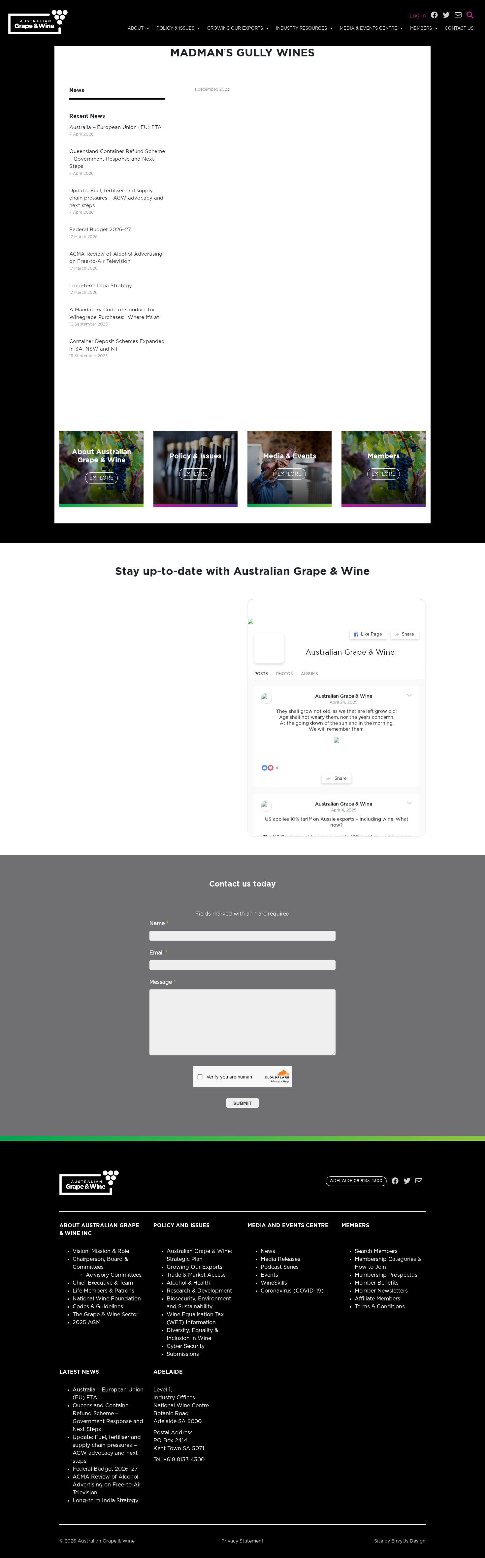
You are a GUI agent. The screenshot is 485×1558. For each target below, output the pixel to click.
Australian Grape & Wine (350, 652)
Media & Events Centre (368, 28)
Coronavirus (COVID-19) (292, 1290)
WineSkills (274, 1283)
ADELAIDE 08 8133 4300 (356, 1181)
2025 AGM (87, 1322)
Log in (417, 15)
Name (159, 923)
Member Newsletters (381, 1290)
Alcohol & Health (188, 1283)
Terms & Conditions (380, 1306)
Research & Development (199, 1290)
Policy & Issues (175, 28)
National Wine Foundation (107, 1298)
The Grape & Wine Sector (105, 1314)
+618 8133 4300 (184, 1459)
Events (269, 1275)
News (268, 1251)
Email (158, 952)
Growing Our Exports (235, 28)
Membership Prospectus (386, 1275)
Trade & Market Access (196, 1275)
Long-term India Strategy (100, 285)
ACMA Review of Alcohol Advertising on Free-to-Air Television (107, 1484)
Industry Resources (301, 28)
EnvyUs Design (408, 1541)
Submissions (183, 1354)
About (136, 28)
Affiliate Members (377, 1298)
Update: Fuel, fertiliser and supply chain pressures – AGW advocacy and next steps (116, 198)
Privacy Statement (242, 1541)
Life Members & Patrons (103, 1290)
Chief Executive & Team (103, 1283)
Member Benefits (377, 1283)
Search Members (376, 1251)
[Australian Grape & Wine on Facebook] (269, 648)
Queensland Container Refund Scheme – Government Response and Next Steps (117, 159)
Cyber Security (186, 1346)
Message (162, 982)
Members (421, 28)
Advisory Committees (114, 1275)
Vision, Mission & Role (101, 1251)
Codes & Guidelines (98, 1306)
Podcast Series (280, 1267)
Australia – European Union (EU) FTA (115, 127)
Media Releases (280, 1259)
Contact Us (459, 28)
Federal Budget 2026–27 (100, 229)
